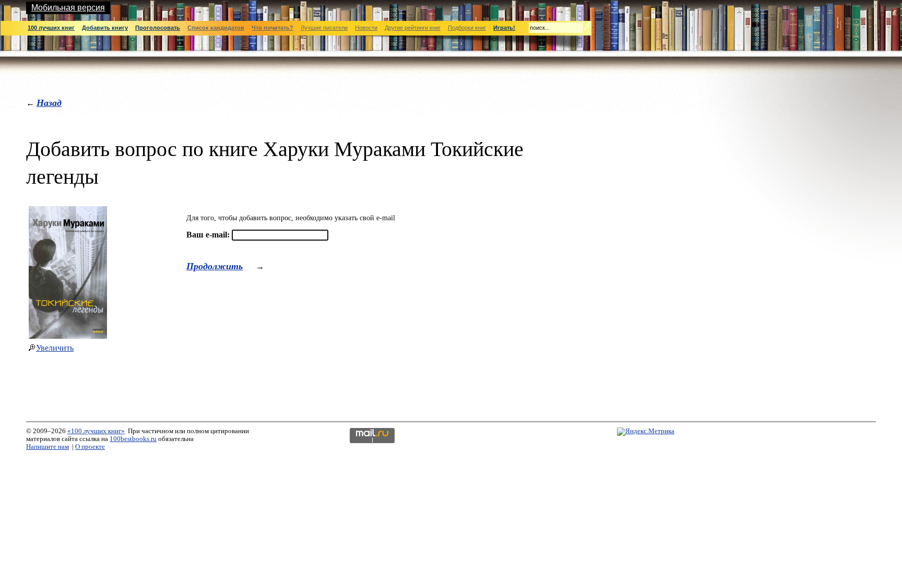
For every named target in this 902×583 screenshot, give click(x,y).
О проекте (90, 446)
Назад (49, 102)
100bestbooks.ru (133, 439)
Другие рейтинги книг (413, 28)
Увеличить (55, 347)
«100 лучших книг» (96, 431)
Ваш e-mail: (208, 234)
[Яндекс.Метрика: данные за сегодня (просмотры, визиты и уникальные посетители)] (645, 431)
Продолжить (214, 265)
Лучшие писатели (324, 28)
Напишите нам (47, 446)
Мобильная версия (68, 7)
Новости (366, 28)
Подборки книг (467, 28)
